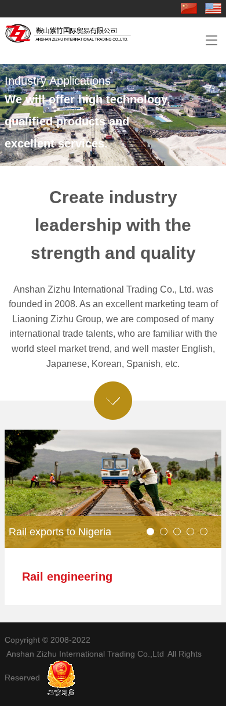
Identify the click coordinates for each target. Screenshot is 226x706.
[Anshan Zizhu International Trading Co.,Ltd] (70, 38)
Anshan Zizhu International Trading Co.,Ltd (85, 653)
